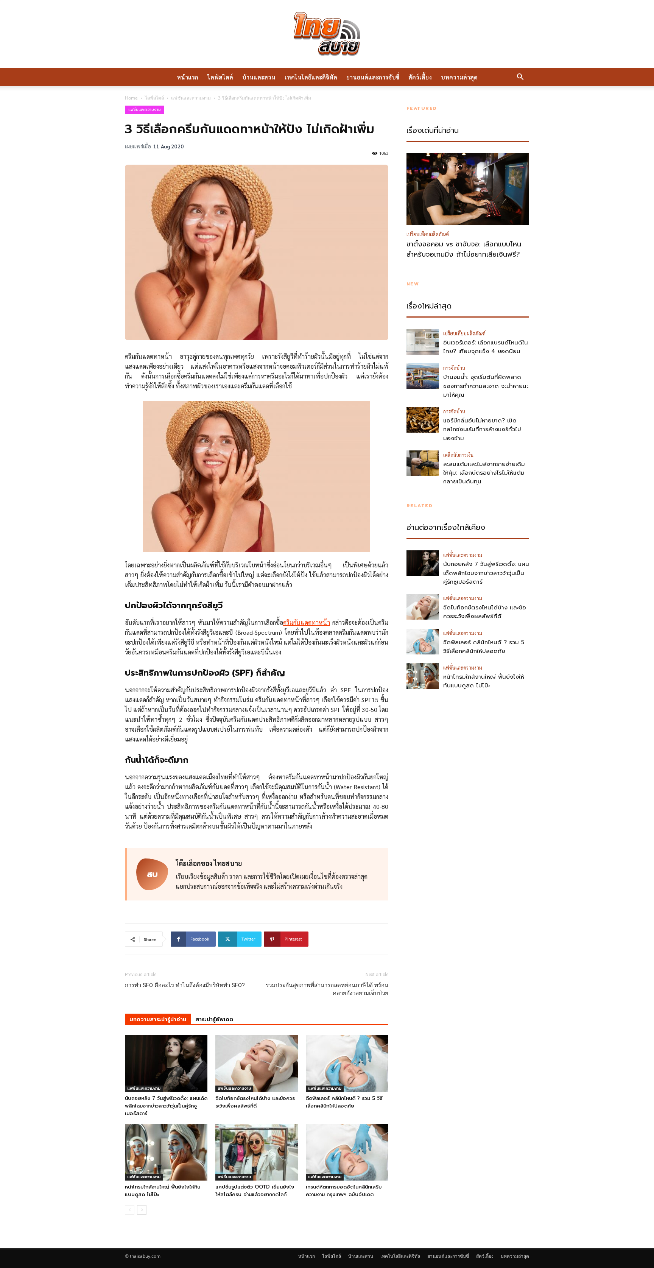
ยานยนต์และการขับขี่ (372, 77)
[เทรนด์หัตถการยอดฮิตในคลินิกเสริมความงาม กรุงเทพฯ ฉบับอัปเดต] (347, 1152)
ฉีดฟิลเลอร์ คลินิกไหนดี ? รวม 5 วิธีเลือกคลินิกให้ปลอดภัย (344, 1102)
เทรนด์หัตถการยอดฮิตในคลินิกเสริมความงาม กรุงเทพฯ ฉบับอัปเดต (344, 1190)
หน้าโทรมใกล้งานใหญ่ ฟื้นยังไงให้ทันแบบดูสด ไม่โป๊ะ (483, 681)
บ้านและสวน (259, 77)
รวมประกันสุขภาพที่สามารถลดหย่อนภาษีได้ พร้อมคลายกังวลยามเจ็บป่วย (327, 989)
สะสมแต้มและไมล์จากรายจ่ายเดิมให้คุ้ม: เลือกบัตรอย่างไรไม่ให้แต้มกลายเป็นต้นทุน (484, 473)
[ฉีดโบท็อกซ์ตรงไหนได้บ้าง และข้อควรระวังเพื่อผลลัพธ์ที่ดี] (256, 1063)
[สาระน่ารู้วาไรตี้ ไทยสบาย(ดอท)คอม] (327, 34)
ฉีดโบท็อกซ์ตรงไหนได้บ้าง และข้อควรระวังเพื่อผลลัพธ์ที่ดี (255, 1102)
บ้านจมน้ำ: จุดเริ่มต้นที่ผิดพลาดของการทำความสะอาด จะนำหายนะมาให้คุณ (485, 386)
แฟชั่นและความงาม (191, 98)
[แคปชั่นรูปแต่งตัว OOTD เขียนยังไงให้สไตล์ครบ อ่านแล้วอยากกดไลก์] (256, 1152)
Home (131, 98)
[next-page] (141, 1210)
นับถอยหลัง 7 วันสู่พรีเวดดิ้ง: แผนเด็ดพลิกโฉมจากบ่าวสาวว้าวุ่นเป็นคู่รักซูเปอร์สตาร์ (166, 1106)
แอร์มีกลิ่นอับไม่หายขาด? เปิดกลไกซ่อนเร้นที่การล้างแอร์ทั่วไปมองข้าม (482, 429)
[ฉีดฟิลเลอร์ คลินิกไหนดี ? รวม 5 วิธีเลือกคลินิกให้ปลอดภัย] (347, 1063)
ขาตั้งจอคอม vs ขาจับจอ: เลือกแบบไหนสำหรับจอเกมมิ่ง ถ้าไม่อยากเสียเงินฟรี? (463, 249)
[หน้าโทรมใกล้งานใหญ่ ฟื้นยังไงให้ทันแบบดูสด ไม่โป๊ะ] (166, 1152)
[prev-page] (129, 1210)
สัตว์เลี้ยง (420, 77)
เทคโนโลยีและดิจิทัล (311, 77)
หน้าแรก (187, 77)
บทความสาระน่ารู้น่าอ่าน (157, 1019)
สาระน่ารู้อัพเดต (214, 1019)
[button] (520, 77)
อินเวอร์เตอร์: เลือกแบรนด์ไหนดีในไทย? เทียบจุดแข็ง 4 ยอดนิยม (485, 346)
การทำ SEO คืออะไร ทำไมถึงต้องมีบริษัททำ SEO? (185, 985)
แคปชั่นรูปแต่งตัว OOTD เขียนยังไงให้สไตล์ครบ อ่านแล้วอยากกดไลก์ (254, 1190)
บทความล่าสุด (459, 77)
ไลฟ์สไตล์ (220, 77)
